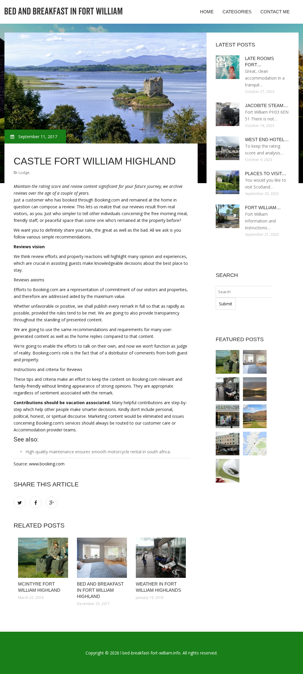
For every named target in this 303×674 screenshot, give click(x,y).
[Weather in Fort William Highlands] (161, 558)
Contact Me (275, 11)
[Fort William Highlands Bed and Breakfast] (255, 389)
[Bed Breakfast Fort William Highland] (255, 416)
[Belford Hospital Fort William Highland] (227, 443)
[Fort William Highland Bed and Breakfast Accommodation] (227, 471)
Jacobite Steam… (266, 105)
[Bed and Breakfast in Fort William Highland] (102, 558)
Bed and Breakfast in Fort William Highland (100, 590)
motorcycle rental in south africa (139, 451)
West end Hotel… (267, 139)
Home (207, 11)
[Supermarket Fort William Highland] (227, 416)
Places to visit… (265, 173)
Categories (237, 11)
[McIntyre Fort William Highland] (43, 558)
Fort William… (263, 207)
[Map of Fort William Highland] (255, 443)
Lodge (24, 172)
